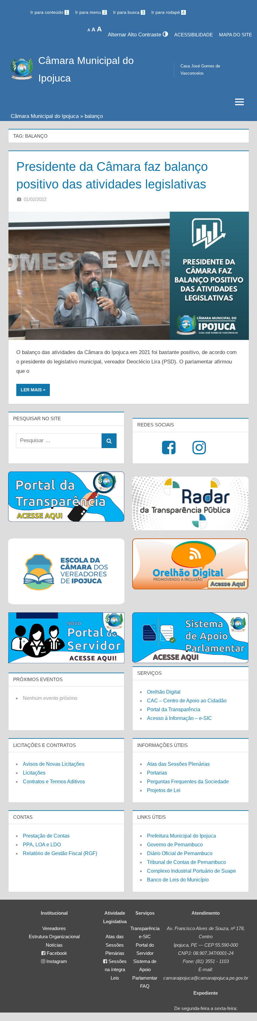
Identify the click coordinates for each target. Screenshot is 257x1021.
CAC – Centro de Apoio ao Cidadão (187, 700)
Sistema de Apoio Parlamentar (144, 970)
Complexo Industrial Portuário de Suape (191, 871)
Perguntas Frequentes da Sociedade (188, 781)
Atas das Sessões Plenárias (178, 764)
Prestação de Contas (46, 835)
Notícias (54, 945)
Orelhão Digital (164, 692)
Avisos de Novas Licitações (53, 764)
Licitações (34, 772)
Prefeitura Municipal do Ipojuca (181, 835)
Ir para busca (128, 12)
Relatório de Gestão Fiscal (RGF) (60, 853)
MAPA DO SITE (235, 34)
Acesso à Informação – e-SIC (179, 718)
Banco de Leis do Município (178, 879)
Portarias (157, 772)
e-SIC (145, 936)
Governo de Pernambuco (175, 844)
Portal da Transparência (173, 709)
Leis (115, 978)
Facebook (57, 953)
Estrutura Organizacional (54, 936)
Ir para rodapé (168, 12)
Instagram (56, 961)
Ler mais (31, 389)
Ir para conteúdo (49, 12)
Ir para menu (90, 12)
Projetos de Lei (164, 790)
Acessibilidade (193, 34)
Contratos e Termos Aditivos (54, 781)
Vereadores (54, 928)
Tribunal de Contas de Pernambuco (186, 862)
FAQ (144, 986)
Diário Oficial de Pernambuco (179, 853)
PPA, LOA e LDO (42, 844)
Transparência (145, 928)
